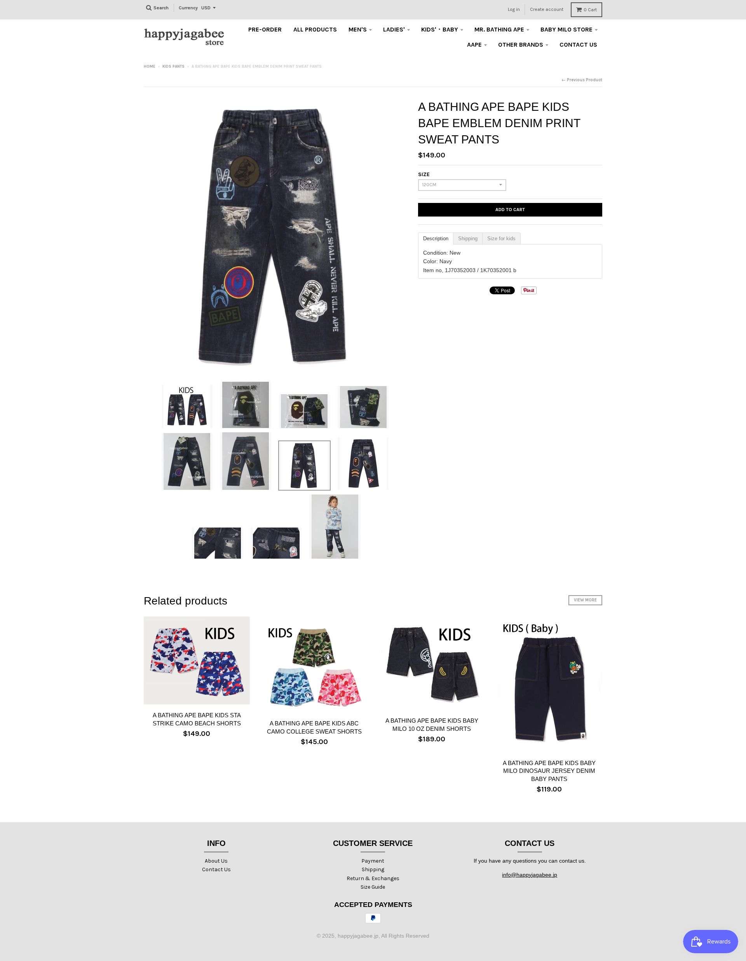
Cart (590, 9)
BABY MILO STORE (566, 29)
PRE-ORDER (265, 29)
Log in (514, 9)
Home (149, 66)
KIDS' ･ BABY (439, 29)
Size (424, 174)
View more (585, 600)
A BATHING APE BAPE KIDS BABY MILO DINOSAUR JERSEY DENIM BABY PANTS (549, 771)
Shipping (373, 869)
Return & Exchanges (373, 878)
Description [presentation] (435, 238)
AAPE (474, 44)
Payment (372, 861)
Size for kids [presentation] (501, 238)
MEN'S (358, 29)
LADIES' (394, 29)
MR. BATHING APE (499, 29)
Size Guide (373, 887)
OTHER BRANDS (520, 44)
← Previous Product (581, 79)
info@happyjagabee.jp (529, 875)
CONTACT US (578, 44)
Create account (546, 9)
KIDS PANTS (173, 66)
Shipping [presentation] (468, 238)
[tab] (435, 238)
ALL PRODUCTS (315, 29)
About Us (216, 861)
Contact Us (216, 869)
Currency (188, 7)
